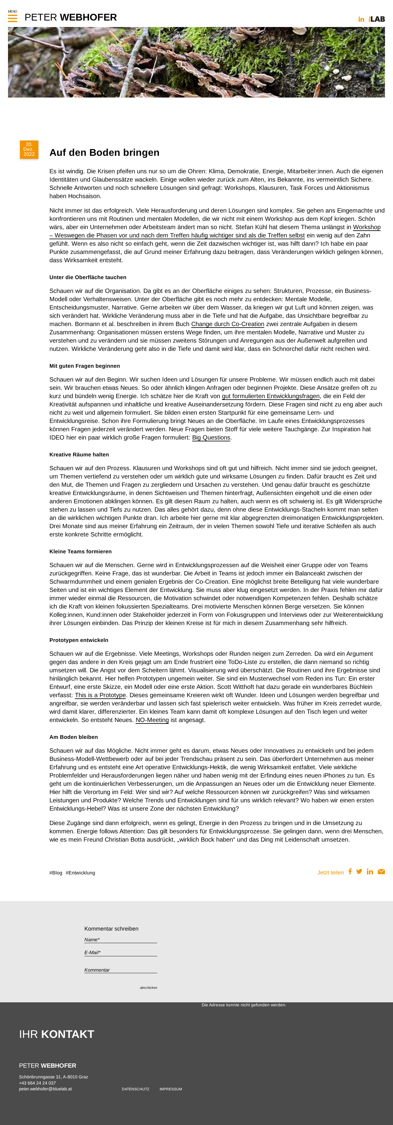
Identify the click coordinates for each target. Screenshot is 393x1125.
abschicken (148, 987)
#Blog (55, 872)
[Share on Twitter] (359, 872)
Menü (12, 11)
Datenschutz (135, 1089)
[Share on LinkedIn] (370, 872)
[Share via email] (381, 872)
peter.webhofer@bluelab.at (45, 1088)
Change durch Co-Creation (227, 324)
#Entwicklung (80, 872)
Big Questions (211, 437)
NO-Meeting (152, 719)
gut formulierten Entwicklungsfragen (271, 396)
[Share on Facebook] (350, 872)
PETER (71, 17)
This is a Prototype (100, 695)
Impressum (171, 1089)
